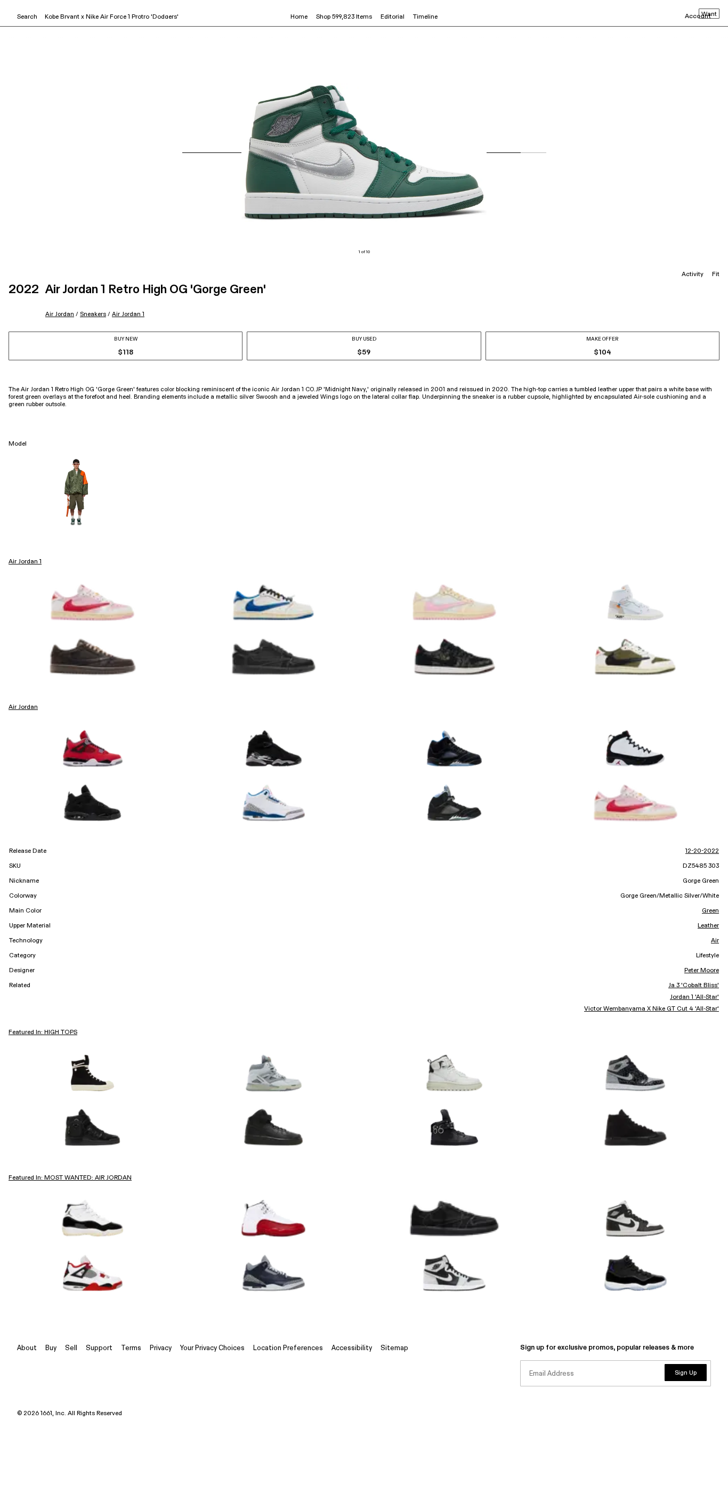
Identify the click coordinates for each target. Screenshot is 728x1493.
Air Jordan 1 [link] (25, 562)
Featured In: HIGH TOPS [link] (43, 1032)
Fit (715, 274)
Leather (708, 926)
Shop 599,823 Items (344, 17)
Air (715, 941)
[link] (93, 602)
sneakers (93, 314)
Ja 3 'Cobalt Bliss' (693, 985)
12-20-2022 (702, 851)
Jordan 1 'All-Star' (694, 997)
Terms (131, 1348)
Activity (692, 274)
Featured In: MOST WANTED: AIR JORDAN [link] (70, 1178)
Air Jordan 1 (128, 314)
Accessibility (351, 1348)
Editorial (393, 17)
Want (709, 14)
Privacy (161, 1348)
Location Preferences (288, 1348)
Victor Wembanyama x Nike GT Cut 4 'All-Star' (651, 1009)
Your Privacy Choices (212, 1348)
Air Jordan (59, 314)
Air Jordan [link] (23, 707)
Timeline (425, 17)
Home (299, 17)
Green (710, 911)
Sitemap (394, 1348)
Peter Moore (701, 970)
